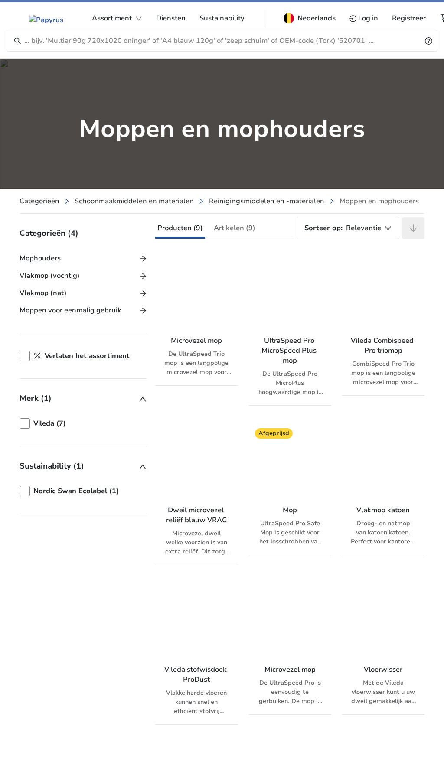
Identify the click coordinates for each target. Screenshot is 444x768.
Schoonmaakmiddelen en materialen (134, 201)
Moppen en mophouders (379, 201)
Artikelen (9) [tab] (234, 228)
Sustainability (222, 18)
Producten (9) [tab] (180, 228)
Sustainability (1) (52, 466)
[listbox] (83, 423)
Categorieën (39, 201)
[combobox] (348, 228)
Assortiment (112, 18)
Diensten (171, 18)
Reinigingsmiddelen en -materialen (266, 201)
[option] (83, 423)
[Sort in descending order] (413, 228)
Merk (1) (36, 398)
